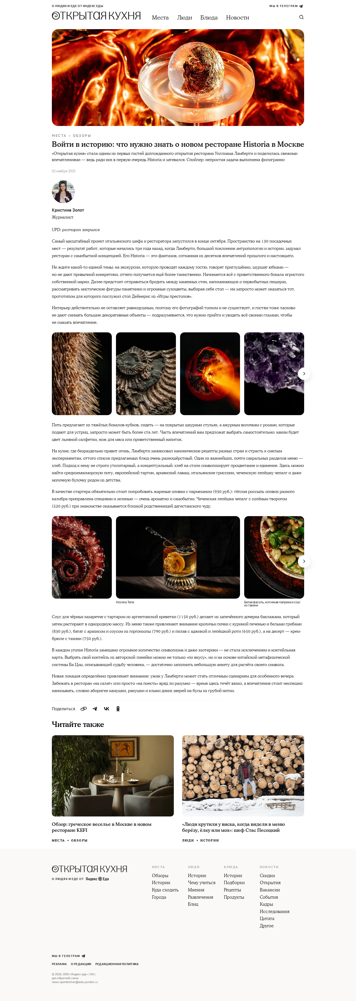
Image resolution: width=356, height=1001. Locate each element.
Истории (209, 840)
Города (159, 898)
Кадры (266, 905)
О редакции (81, 964)
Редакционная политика (117, 964)
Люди (184, 18)
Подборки (234, 883)
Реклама (59, 964)
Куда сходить (165, 890)
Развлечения (200, 898)
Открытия (270, 883)
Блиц (193, 905)
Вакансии (270, 890)
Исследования (275, 912)
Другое (267, 926)
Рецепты (232, 890)
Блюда (209, 18)
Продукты (234, 898)
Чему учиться (202, 883)
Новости (237, 18)
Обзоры (82, 136)
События (269, 898)
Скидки (267, 876)
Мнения (196, 890)
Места (160, 18)
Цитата (267, 919)
